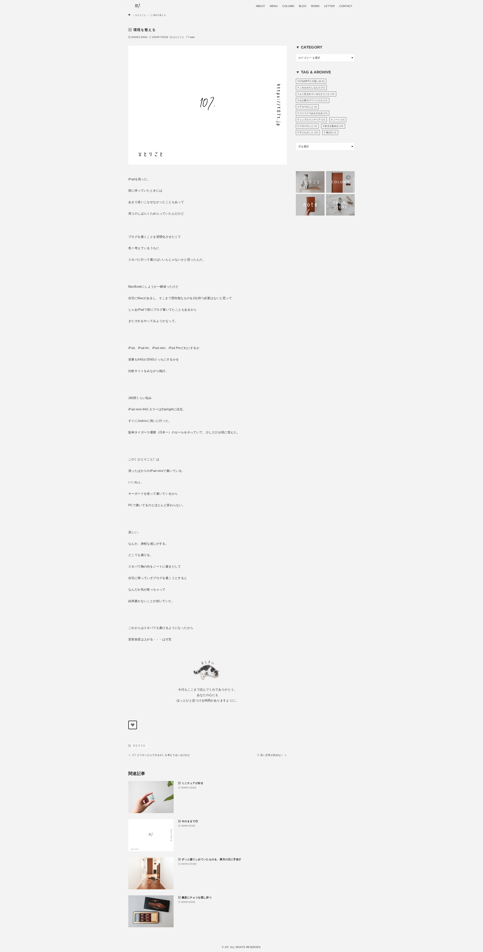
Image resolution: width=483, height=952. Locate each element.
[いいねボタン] (132, 725)
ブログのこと (308, 126)
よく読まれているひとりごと (317, 94)
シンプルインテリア (312, 119)
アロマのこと (308, 107)
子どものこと (308, 132)
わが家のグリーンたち (313, 100)
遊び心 (331, 132)
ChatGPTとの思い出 (312, 81)
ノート (339, 119)
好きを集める (334, 126)
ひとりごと (178, 37)
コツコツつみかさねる (313, 113)
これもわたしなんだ (312, 87)
